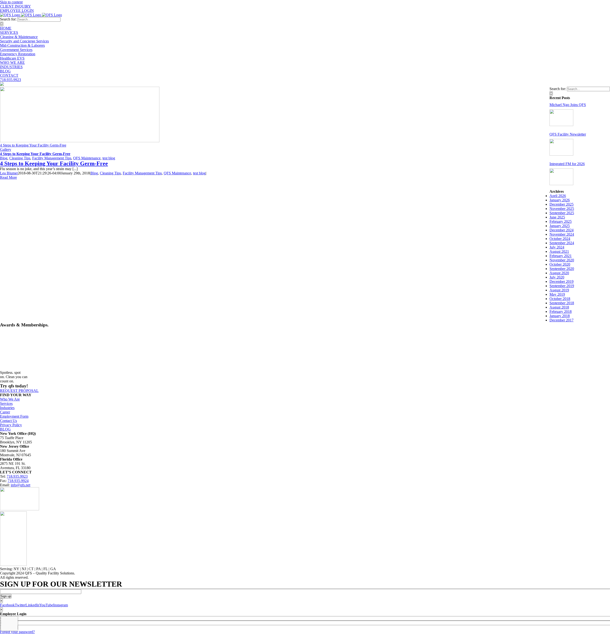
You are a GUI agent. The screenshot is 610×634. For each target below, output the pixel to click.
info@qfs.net (20, 485)
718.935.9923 (17, 476)
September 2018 (561, 303)
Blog (3, 158)
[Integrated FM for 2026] (561, 176)
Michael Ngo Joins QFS (567, 105)
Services (6, 403)
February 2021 (560, 256)
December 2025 (561, 204)
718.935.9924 (18, 481)
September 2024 (561, 243)
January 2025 (559, 226)
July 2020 (556, 277)
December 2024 (561, 230)
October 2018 (559, 299)
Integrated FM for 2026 (567, 164)
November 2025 (561, 209)
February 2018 (560, 311)
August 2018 (559, 307)
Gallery (5, 149)
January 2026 (559, 200)
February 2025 (560, 221)
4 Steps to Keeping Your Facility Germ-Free (33, 145)
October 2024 (559, 239)
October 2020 (559, 264)
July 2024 (556, 247)
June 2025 (557, 217)
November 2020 (561, 260)
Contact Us (8, 421)
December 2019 (561, 281)
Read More (8, 177)
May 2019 (557, 294)
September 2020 (561, 269)
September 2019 (561, 286)
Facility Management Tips (51, 158)
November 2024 (561, 234)
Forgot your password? (17, 632)
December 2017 (561, 320)
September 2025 (561, 213)
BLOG (5, 429)
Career (5, 412)
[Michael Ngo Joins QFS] (561, 117)
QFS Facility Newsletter (567, 134)
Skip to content (11, 2)
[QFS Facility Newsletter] (561, 147)
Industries (7, 408)
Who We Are (10, 399)
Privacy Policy (11, 425)
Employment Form (14, 416)
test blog (108, 158)
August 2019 (559, 290)
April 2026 (557, 196)
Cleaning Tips (19, 158)
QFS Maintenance (87, 158)
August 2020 (559, 273)
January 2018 (559, 316)
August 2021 (559, 251)
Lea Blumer (9, 173)
